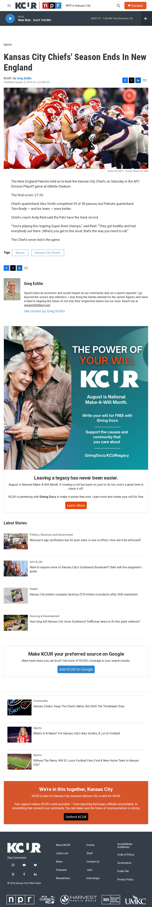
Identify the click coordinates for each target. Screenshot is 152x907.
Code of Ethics (125, 854)
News (59, 861)
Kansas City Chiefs (47, 252)
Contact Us (93, 861)
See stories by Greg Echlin (44, 311)
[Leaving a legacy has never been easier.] (76, 398)
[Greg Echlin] (12, 289)
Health (34, 589)
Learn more (76, 505)
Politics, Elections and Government (51, 534)
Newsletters (63, 878)
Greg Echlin (24, 78)
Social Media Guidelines (124, 845)
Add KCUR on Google (76, 669)
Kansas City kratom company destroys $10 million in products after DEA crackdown (84, 594)
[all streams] (146, 18)
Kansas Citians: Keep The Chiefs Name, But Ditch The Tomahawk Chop (78, 706)
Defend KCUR (76, 817)
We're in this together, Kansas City (76, 789)
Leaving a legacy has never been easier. (76, 478)
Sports (8, 44)
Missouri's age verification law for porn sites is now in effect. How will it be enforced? (85, 540)
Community (40, 700)
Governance (124, 863)
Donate (137, 6)
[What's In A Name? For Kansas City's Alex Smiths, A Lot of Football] (19, 735)
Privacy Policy (125, 879)
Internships (93, 878)
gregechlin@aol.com (37, 305)
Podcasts (61, 870)
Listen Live (62, 853)
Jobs (89, 870)
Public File (123, 871)
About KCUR (63, 845)
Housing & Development (44, 616)
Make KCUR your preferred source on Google (76, 654)
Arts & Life (36, 561)
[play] (10, 18)
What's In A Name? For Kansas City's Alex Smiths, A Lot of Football (76, 733)
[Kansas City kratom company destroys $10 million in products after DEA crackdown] (16, 596)
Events (91, 845)
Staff (90, 853)
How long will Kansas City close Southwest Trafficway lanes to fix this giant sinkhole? (85, 621)
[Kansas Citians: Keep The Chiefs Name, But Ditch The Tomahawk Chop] (19, 707)
